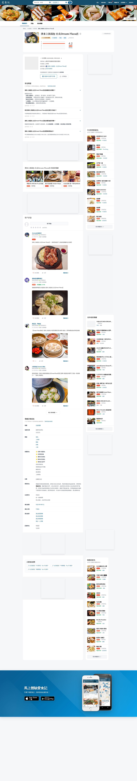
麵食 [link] (37, 442)
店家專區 (123, 2)
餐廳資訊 (24, 23)
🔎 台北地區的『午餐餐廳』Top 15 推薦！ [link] (62, 565)
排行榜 (131, 2)
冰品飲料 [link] (102, 343)
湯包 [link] (37, 437)
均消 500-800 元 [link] (40, 504)
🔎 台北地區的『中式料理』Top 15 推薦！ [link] (38, 565)
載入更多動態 (51, 412)
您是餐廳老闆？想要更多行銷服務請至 (52, 72)
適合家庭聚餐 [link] (39, 513)
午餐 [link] (60, 37)
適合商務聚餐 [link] (39, 518)
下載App (110, 2)
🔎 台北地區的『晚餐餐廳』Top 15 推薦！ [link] (38, 569)
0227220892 (49, 68)
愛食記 (24, 28)
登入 (98, 2)
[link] (104, 140)
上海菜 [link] (37, 439)
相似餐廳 (39, 23)
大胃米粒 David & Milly (38, 366)
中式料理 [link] (54, 37)
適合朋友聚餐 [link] (39, 516)
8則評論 (70, 47)
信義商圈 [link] (38, 425)
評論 (32, 23)
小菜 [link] (37, 447)
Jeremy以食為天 (37, 233)
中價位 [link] (37, 509)
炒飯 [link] (37, 444)
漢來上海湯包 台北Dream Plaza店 (59, 33)
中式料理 (35, 28)
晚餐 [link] (65, 37)
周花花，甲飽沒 (36, 323)
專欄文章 (116, 2)
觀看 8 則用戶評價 (49, 76)
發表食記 (103, 2)
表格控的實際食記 (37, 278)
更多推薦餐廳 (99, 428)
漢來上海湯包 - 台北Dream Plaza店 (57, 66)
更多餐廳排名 (99, 226)
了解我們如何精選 (51, 86)
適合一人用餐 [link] (39, 521)
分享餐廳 (64, 76)
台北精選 (29, 28)
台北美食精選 (46, 37)
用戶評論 (28, 217)
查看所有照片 (130, 18)
